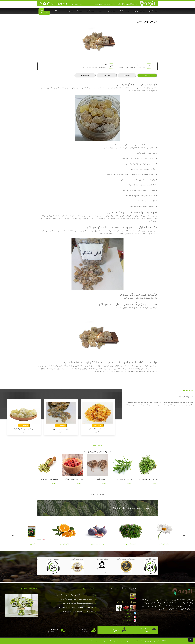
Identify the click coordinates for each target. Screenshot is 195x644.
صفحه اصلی (153, 11)
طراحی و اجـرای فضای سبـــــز (123, 588)
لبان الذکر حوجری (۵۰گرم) (24, 429)
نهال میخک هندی (131, 544)
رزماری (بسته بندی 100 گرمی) (99, 479)
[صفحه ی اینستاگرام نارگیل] (48, 3)
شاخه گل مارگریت (164, 544)
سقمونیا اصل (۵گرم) (152, 479)
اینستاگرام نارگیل (129, 617)
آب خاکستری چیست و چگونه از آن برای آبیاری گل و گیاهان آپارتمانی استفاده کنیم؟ (71, 595)
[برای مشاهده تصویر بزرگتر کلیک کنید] (97, 39)
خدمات (100, 11)
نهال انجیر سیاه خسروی (97, 544)
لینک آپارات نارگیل (128, 620)
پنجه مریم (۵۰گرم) (77, 479)
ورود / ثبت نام (44, 12)
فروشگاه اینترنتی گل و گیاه (125, 602)
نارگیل (137, 641)
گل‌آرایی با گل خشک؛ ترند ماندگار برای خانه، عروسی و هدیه (78, 603)
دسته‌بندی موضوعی (139, 11)
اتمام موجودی (24, 425)
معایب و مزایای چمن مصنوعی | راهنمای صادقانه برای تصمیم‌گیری (76, 607)
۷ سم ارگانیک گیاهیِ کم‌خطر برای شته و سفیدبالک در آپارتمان (77, 599)
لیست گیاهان (90, 11)
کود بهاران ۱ (31, 544)
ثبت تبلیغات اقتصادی (29, 588)
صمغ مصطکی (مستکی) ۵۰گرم (61, 429)
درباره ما (79, 11)
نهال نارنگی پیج (64, 544)
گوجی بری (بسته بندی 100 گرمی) (48, 479)
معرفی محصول (111, 11)
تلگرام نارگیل (129, 613)
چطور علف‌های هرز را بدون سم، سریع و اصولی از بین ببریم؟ (77, 611)
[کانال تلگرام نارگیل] (44, 3)
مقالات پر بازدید (88, 588)
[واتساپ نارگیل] (40, 3)
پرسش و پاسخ (124, 11)
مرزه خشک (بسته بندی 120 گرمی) (123, 479)
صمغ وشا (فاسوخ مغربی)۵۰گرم (97, 429)
